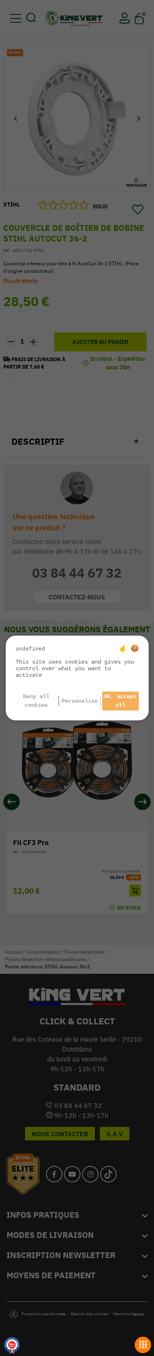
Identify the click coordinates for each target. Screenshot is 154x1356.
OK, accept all (120, 700)
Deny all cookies (36, 700)
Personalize (80, 701)
